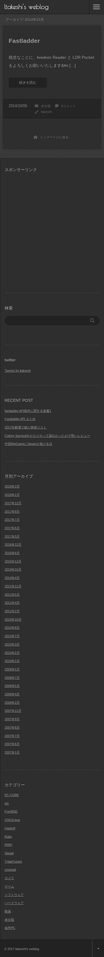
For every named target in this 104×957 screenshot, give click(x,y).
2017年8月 (12, 511)
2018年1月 (12, 494)
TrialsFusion (13, 861)
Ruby (8, 836)
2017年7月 (12, 519)
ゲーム (9, 886)
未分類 (46, 106)
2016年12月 (13, 544)
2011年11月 (13, 586)
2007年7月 (12, 736)
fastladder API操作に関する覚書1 (28, 410)
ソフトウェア (14, 894)
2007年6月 (12, 744)
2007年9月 (12, 719)
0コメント (68, 106)
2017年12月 (13, 503)
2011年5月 (12, 594)
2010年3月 (12, 644)
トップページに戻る (54, 137)
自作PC (10, 928)
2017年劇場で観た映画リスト (26, 427)
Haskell (10, 828)
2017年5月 (12, 536)
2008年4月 (12, 694)
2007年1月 (12, 752)
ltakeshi (46, 111)
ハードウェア (14, 903)
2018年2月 (12, 486)
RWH (8, 844)
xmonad (10, 869)
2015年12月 (13, 561)
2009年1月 (12, 669)
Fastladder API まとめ (20, 419)
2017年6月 (12, 528)
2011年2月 (12, 611)
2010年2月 (12, 652)
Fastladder (24, 40)
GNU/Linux (12, 820)
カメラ (9, 878)
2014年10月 (13, 569)
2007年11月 (13, 710)
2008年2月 (12, 702)
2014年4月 (12, 578)
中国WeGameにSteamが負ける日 (28, 444)
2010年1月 (12, 661)
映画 (8, 911)
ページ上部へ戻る (98, 948)
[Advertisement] (52, 229)
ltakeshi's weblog (26, 6)
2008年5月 (12, 686)
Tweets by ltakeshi (18, 370)
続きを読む (27, 82)
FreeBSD (11, 811)
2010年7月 (12, 636)
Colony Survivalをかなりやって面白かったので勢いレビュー (47, 435)
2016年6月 (12, 553)
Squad (9, 853)
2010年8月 (12, 627)
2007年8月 (12, 727)
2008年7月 (12, 677)
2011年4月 (12, 602)
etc (7, 803)
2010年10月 (13, 619)
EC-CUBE (12, 795)
